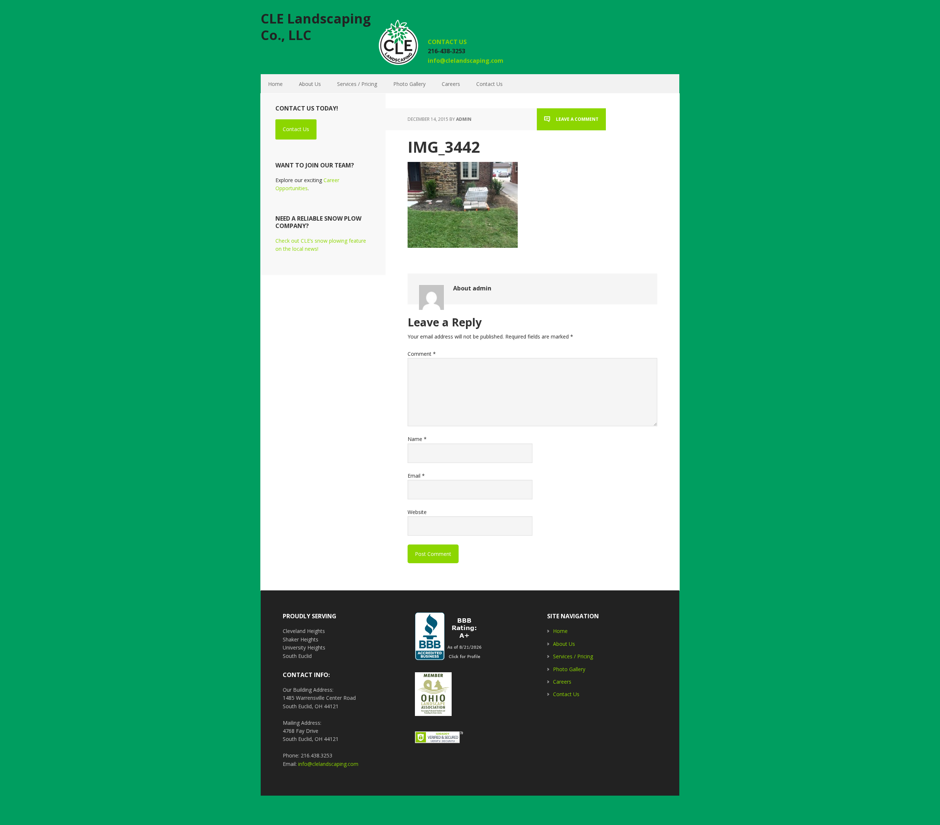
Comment (422, 353)
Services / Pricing (573, 656)
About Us (564, 643)
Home (560, 630)
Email (416, 475)
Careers (562, 681)
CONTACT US (448, 42)
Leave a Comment (577, 119)
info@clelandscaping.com (465, 61)
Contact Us (296, 129)
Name (417, 438)
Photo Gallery (569, 669)
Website (417, 512)
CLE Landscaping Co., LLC (316, 26)
